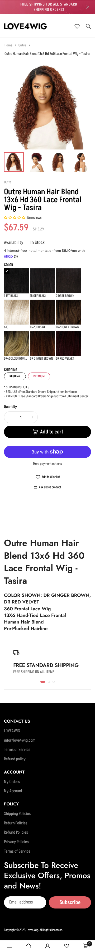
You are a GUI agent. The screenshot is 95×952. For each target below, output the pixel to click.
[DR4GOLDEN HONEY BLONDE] (16, 343)
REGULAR (15, 376)
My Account (13, 791)
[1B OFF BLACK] (42, 280)
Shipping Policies (17, 814)
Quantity (10, 406)
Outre (22, 45)
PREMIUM (39, 376)
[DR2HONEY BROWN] (68, 312)
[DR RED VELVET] (68, 343)
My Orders (12, 782)
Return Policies (15, 823)
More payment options (47, 464)
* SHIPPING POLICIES (16, 387)
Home (8, 45)
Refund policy (15, 759)
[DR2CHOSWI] (42, 312)
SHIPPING (10, 370)
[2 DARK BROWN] (68, 280)
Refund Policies (16, 833)
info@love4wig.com (19, 740)
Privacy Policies (16, 842)
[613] (16, 312)
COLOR (8, 265)
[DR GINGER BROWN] (42, 343)
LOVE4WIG (12, 731)
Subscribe (69, 902)
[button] (15, 218)
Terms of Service (17, 750)
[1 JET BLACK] (16, 280)
